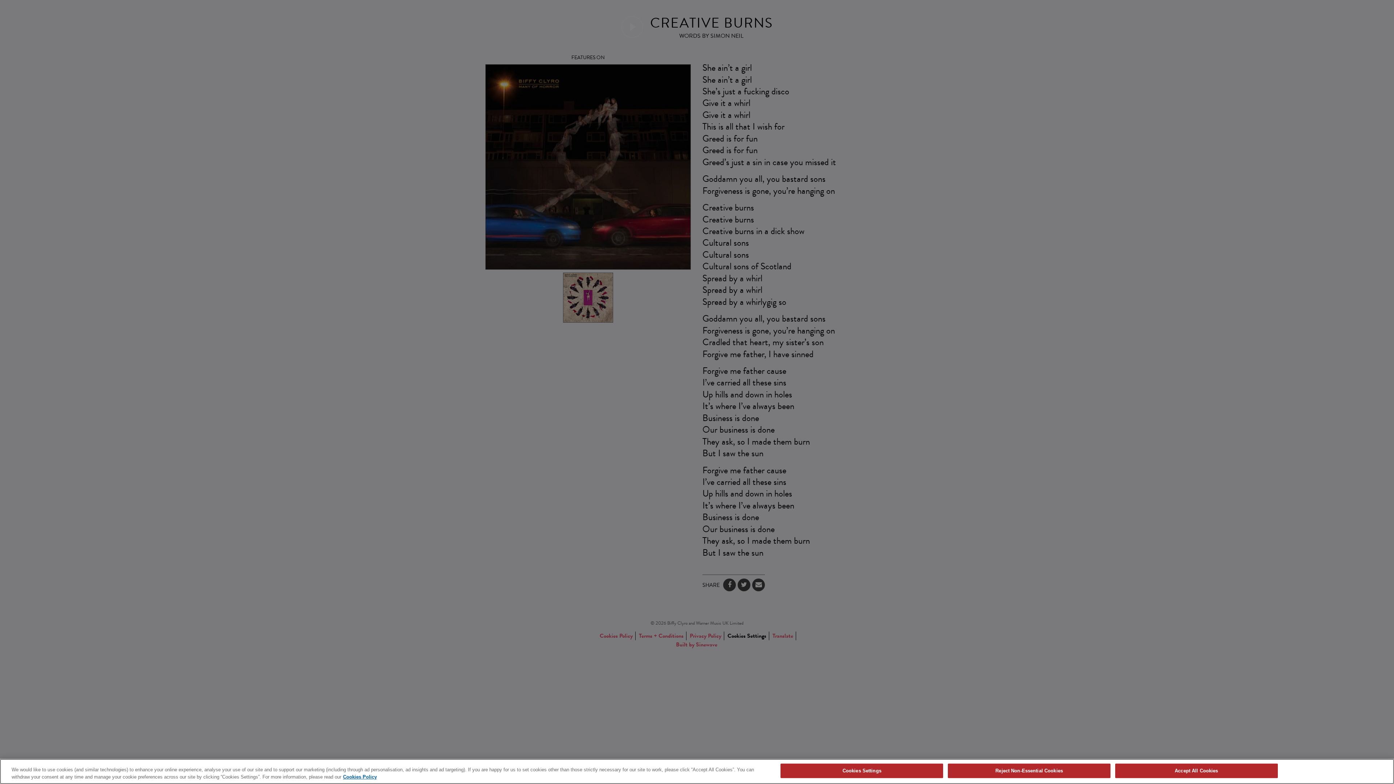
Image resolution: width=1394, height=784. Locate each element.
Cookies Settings (862, 770)
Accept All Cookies (1196, 770)
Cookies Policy (360, 776)
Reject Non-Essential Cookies (1029, 770)
